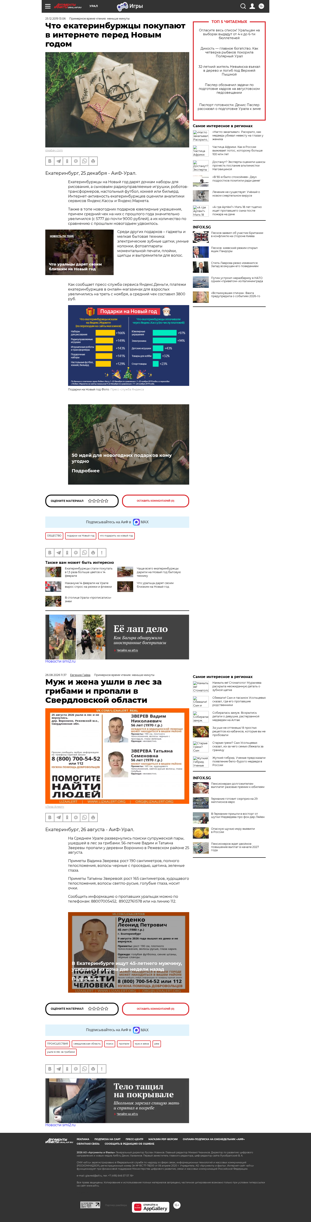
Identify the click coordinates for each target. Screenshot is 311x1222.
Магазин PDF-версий (163, 1139)
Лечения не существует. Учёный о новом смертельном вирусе (236, 193)
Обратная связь (88, 1143)
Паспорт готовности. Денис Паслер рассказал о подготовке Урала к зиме (229, 107)
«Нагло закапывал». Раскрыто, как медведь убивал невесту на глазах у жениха (237, 135)
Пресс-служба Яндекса (127, 389)
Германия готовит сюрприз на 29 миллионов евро (234, 800)
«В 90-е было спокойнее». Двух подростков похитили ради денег (236, 178)
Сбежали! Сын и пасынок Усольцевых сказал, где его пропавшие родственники (239, 701)
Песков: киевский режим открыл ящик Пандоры (234, 249)
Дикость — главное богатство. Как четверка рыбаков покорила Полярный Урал (229, 52)
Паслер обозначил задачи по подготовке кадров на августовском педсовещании (229, 89)
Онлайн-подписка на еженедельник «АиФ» (214, 1139)
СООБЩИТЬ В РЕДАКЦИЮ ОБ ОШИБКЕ (129, 1143)
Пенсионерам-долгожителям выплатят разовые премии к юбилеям (237, 785)
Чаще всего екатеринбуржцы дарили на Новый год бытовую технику (159, 572)
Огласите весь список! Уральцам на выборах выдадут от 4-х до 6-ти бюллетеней (229, 34)
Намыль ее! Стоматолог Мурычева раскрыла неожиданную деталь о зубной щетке (236, 686)
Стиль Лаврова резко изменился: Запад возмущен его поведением (234, 264)
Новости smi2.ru (60, 661)
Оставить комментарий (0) (155, 500)
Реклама (83, 1139)
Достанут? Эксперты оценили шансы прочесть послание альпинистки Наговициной (238, 165)
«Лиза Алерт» (54, 806)
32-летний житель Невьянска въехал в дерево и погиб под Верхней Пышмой (229, 70)
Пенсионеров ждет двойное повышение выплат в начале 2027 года (235, 847)
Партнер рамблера (116, 1205)
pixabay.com (54, 150)
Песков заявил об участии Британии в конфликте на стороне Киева (237, 234)
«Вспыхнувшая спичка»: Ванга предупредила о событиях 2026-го (235, 294)
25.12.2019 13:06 (55, 18)
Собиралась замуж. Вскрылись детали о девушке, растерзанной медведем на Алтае (235, 716)
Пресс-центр (134, 1139)
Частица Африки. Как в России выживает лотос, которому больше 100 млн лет (237, 150)
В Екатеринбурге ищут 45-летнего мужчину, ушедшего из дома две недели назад (127, 966)
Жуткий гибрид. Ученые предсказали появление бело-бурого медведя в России (238, 761)
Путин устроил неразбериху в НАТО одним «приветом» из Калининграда (237, 279)
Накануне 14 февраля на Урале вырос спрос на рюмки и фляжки (88, 584)
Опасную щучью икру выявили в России (233, 830)
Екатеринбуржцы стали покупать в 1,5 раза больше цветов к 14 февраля (88, 572)
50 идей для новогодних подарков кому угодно (122, 458)
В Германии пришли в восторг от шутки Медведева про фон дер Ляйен (238, 815)
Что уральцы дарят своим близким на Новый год (155, 584)
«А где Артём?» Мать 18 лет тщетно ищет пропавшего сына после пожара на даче (237, 210)
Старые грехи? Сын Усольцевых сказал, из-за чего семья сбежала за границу (237, 746)
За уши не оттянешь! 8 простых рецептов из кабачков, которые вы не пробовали (238, 731)
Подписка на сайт (107, 1139)
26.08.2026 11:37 (55, 675)
